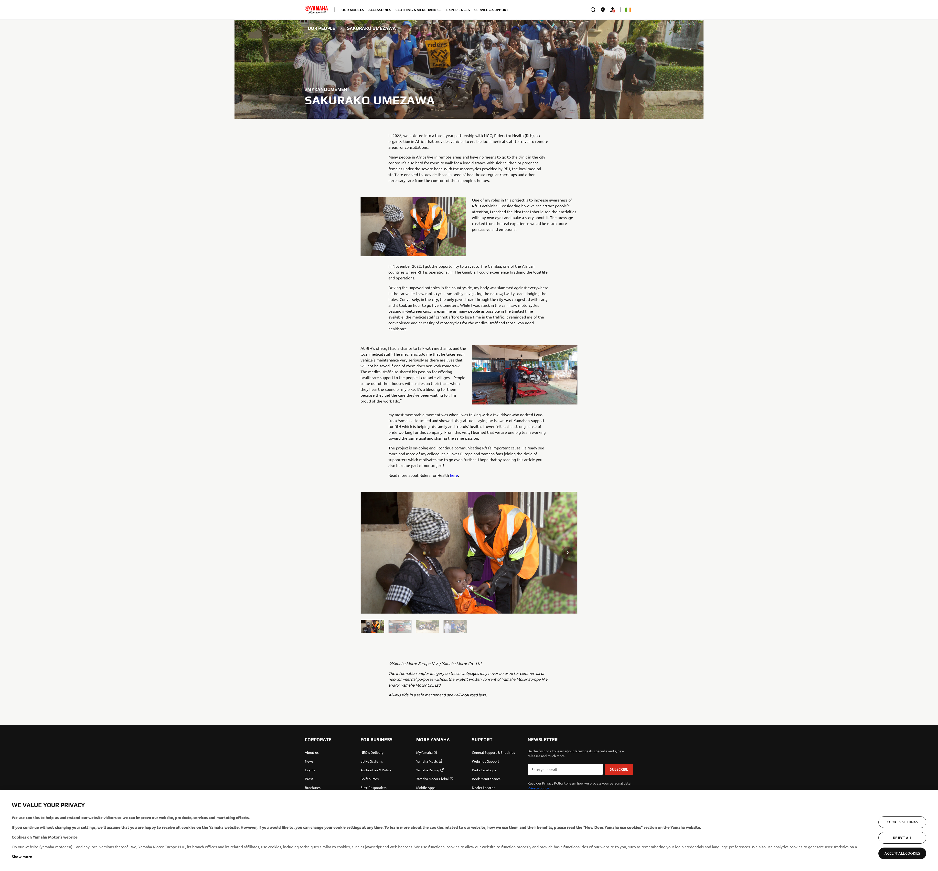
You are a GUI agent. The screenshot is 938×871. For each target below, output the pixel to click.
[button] (372, 626)
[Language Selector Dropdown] (628, 10)
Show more (22, 856)
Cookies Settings (902, 822)
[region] (469, 830)
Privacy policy (538, 788)
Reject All (902, 837)
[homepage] (316, 9)
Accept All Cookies (902, 853)
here (454, 475)
